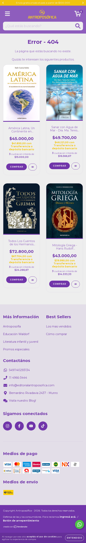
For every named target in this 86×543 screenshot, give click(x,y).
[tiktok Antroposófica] (42, 426)
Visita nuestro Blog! (22, 400)
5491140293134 (19, 370)
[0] (77, 14)
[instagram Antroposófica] (7, 426)
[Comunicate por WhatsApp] (79, 524)
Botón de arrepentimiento (21, 520)
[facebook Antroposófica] (19, 426)
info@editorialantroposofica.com (31, 385)
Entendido (74, 538)
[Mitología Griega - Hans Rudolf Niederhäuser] (75, 284)
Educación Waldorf (16, 334)
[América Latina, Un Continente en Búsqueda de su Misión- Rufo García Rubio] (32, 167)
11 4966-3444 (18, 377)
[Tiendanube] (15, 527)
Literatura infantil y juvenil (20, 342)
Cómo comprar (56, 334)
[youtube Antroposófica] (31, 426)
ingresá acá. (68, 516)
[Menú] (7, 14)
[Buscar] (78, 26)
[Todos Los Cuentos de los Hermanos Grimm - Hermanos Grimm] (32, 279)
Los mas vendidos (58, 326)
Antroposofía (12, 326)
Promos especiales (16, 349)
